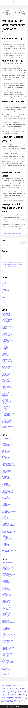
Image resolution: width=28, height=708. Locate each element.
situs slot (4, 286)
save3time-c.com (5, 329)
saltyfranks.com (5, 347)
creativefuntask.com (6, 601)
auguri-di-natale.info (6, 321)
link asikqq (4, 294)
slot (3, 292)
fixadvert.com (5, 327)
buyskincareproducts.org (7, 419)
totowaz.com (5, 530)
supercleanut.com (6, 610)
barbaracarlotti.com (6, 414)
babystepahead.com (6, 538)
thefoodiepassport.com (7, 403)
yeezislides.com (5, 569)
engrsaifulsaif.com (6, 602)
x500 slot (23, 688)
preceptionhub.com (6, 568)
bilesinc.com (4, 353)
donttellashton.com (6, 445)
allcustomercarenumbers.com (8, 622)
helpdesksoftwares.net (7, 562)
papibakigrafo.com (6, 406)
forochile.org (4, 363)
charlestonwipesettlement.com (8, 531)
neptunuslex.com (5, 320)
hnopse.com (4, 543)
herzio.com (4, 449)
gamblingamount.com (6, 540)
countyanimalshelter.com (7, 535)
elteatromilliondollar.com (7, 472)
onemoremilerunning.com (7, 490)
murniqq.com (4, 700)
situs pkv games (5, 282)
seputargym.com (5, 583)
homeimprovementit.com (7, 565)
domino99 (21, 685)
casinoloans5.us (5, 398)
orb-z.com (4, 479)
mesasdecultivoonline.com (7, 482)
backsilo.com (5, 517)
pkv (2, 291)
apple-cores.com (5, 412)
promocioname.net (6, 367)
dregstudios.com (5, 360)
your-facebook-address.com (8, 661)
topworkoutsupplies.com (7, 578)
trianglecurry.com (5, 645)
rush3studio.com (5, 446)
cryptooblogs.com (6, 592)
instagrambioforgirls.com (7, 492)
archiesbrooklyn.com (6, 373)
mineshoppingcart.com (7, 576)
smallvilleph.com (5, 356)
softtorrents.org (5, 629)
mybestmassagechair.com (7, 392)
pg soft (22, 687)
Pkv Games (6, 16)
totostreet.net (5, 587)
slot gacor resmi (10, 697)
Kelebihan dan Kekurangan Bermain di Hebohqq (12, 264)
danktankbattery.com (6, 504)
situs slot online (9, 691)
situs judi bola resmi (22, 698)
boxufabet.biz (5, 657)
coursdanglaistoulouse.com (8, 319)
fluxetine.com (5, 394)
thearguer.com (5, 499)
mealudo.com (5, 505)
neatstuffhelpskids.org (7, 361)
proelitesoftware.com (6, 621)
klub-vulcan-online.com (7, 626)
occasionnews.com (6, 544)
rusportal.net (4, 455)
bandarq (6, 692)
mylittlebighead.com (6, 607)
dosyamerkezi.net (6, 336)
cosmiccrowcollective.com (7, 463)
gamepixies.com (5, 615)
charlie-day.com (5, 506)
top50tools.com (5, 345)
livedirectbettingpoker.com (7, 508)
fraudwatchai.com (6, 589)
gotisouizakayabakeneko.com (8, 465)
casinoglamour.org (6, 423)
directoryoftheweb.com (7, 444)
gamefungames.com (6, 599)
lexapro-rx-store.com (6, 418)
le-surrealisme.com (6, 338)
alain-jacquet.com (6, 464)
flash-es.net (4, 515)
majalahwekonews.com (7, 439)
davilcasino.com (5, 588)
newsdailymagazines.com (7, 567)
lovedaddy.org (5, 510)
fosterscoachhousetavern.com (8, 480)
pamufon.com (5, 633)
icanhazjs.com (5, 407)
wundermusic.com (6, 598)
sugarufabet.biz (5, 656)
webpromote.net (5, 379)
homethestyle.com (6, 594)
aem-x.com (4, 590)
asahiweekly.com (5, 609)
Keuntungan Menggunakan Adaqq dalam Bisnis (12, 268)
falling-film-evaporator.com (8, 522)
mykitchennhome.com (6, 401)
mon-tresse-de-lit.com (7, 655)
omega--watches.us (6, 324)
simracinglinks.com (6, 335)
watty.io (3, 456)
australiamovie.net (6, 315)
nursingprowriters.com (7, 524)
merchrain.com (5, 667)
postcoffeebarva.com (6, 471)
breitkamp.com (5, 627)
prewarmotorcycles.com (7, 334)
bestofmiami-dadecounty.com (8, 574)
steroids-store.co (5, 380)
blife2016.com (5, 639)
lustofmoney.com (6, 545)
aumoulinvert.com (6, 402)
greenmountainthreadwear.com (8, 525)
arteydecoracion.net (6, 381)
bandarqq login (13, 695)
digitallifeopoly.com (6, 581)
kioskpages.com (5, 643)
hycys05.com (5, 489)
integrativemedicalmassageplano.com (10, 511)
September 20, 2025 (8, 34)
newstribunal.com (6, 566)
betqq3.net (4, 396)
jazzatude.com (5, 349)
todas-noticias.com (6, 452)
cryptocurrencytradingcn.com (8, 529)
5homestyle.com (5, 427)
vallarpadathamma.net (6, 475)
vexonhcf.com (5, 331)
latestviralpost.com (6, 484)
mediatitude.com (5, 333)
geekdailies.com (5, 666)
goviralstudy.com (5, 409)
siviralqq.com (5, 518)
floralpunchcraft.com (6, 502)
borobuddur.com (5, 596)
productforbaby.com (6, 478)
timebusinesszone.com (7, 546)
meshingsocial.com (6, 498)
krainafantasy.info (6, 451)
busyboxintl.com (5, 469)
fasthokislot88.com (6, 617)
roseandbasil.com (6, 386)
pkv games (9, 685)
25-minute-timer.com (6, 600)
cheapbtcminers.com (6, 603)
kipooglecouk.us (5, 400)
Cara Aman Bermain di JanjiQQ (9, 261)
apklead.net (4, 674)
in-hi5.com (4, 450)
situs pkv (4, 281)
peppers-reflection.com (7, 548)
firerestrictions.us (5, 372)
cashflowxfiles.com (6, 493)
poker (14, 685)
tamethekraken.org (6, 635)
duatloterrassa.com (6, 632)
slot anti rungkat (11, 688)
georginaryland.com (6, 385)
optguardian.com (5, 586)
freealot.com (4, 608)
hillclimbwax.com (5, 542)
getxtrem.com (5, 496)
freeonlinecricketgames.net (8, 369)
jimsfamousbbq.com (6, 313)
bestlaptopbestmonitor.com (8, 383)
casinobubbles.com (6, 582)
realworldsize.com (6, 476)
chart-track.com (5, 365)
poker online (4, 288)
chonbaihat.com (5, 376)
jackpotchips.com (6, 620)
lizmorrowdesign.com (6, 641)
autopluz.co (4, 328)
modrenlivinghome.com (7, 663)
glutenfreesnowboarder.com (8, 640)
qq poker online (17, 700)
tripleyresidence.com (6, 628)
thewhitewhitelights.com (7, 387)
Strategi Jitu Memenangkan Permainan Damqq (12, 262)
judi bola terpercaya (19, 697)
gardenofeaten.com (6, 488)
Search (3, 240)
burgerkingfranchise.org (7, 473)
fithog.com (4, 382)
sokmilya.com (5, 670)
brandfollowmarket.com (7, 532)
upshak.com (4, 516)
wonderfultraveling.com (7, 366)
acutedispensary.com (6, 526)
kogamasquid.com (6, 421)
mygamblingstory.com (6, 438)
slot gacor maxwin (18, 691)
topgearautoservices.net (7, 659)
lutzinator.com (5, 636)
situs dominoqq (5, 290)
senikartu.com (5, 453)
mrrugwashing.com (6, 512)
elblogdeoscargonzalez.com (8, 378)
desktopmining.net (6, 415)
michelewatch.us (5, 322)
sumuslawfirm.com (6, 523)
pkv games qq (12, 701)
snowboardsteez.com (6, 491)
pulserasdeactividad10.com (8, 413)
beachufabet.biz (5, 654)
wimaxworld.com (5, 368)
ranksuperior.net (5, 537)
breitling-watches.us (6, 325)
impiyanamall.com (6, 585)
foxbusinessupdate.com (7, 509)
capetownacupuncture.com (8, 461)
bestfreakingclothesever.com (8, 520)
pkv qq (3, 302)
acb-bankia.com (5, 513)
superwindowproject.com (7, 405)
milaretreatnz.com (6, 354)
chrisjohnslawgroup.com (7, 625)
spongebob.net (5, 468)
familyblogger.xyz (5, 623)
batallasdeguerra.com (6, 359)
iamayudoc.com (5, 606)
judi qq (3, 284)
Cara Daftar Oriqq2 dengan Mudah (9, 266)
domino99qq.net (5, 443)
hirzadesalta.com (5, 580)
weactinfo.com (5, 497)
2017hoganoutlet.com (6, 441)
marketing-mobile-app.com (8, 500)
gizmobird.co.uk (5, 316)
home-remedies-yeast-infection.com (10, 572)
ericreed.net (4, 393)
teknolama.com (5, 477)
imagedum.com (5, 646)
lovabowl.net (4, 563)
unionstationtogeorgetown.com (8, 605)
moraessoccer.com (6, 362)
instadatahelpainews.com (7, 665)
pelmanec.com (5, 442)
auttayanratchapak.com (7, 470)
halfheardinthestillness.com (8, 391)
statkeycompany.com (6, 341)
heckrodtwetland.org (6, 389)
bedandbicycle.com (6, 612)
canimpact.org (5, 408)
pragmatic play (4, 689)
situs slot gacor (4, 688)
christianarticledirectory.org (8, 426)
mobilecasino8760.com (7, 395)
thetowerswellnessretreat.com (8, 647)
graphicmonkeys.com (6, 614)
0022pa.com (4, 351)
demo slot (4, 285)
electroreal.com (5, 573)
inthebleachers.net (6, 416)
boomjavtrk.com (5, 673)
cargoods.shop (5, 459)
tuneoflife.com (5, 549)
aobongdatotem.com (6, 570)
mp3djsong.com (5, 318)
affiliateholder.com (6, 551)
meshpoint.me (5, 466)
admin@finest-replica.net (10, 31)
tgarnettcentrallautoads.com (8, 326)
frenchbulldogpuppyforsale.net (8, 420)
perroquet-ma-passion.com (8, 662)
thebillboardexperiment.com (8, 653)
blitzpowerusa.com (6, 486)
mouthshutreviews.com (7, 579)
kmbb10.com (4, 495)
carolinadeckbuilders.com (7, 342)
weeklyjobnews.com (6, 533)
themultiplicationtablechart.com (8, 422)
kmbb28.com (4, 668)
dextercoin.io (4, 425)
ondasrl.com (4, 637)
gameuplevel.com (5, 593)
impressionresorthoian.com (8, 519)
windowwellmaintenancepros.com (9, 550)
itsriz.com (4, 458)
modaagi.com (5, 355)
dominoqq (4, 289)
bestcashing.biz (5, 371)
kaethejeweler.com (6, 649)
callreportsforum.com (6, 669)
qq (2, 295)
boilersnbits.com (5, 483)
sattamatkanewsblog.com (7, 528)
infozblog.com (5, 375)
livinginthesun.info (6, 457)
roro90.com (4, 448)
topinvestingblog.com (6, 343)
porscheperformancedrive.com (8, 634)
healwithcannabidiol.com (7, 642)
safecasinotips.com (6, 619)
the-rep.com (4, 346)
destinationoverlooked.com (8, 539)
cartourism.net (5, 411)
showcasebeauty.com (6, 339)
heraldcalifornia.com (6, 613)
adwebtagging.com (6, 536)
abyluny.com (4, 672)
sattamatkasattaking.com (7, 650)
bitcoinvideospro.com (6, 462)
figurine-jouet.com (6, 660)
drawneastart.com (6, 616)
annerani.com (5, 348)
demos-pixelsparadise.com (8, 332)
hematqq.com (10, 700)
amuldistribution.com (6, 595)
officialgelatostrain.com (7, 648)
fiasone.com (4, 503)
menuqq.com (4, 685)
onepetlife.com (5, 652)
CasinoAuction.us (6, 399)
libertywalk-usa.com (6, 314)
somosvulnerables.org (6, 630)
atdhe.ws (4, 388)
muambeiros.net (5, 374)
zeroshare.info (5, 352)
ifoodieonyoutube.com (7, 575)
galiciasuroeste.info (6, 358)
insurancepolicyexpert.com (7, 340)
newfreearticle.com (6, 485)
